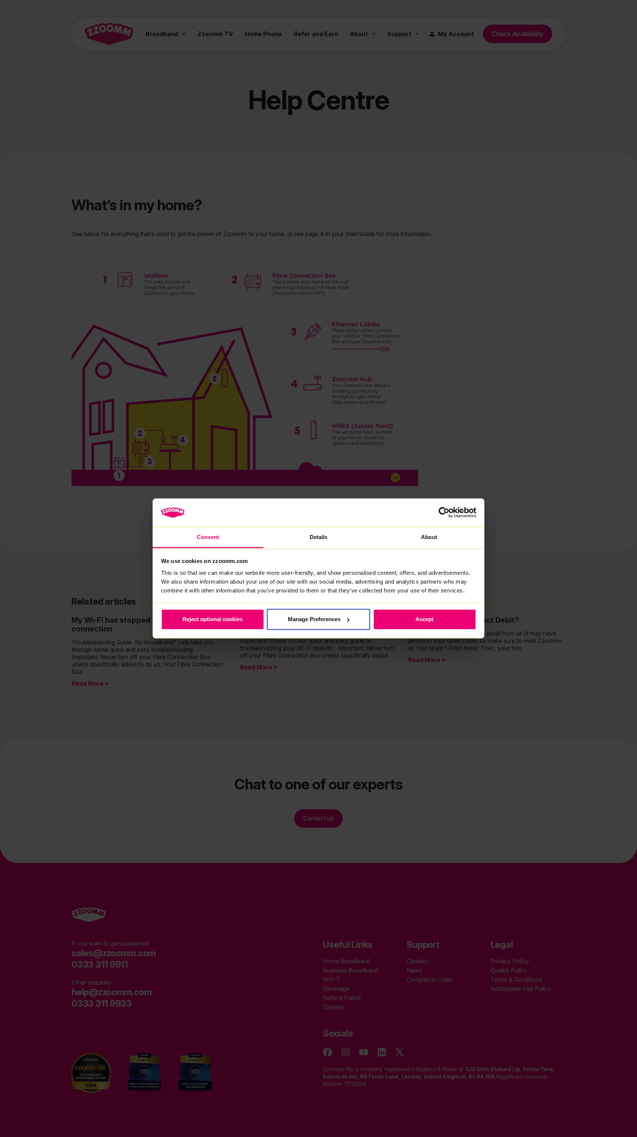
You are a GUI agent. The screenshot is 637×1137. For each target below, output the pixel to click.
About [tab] (429, 537)
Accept (424, 619)
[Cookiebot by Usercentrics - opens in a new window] (444, 512)
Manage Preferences (314, 619)
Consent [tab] (208, 537)
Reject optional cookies (212, 619)
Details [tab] (319, 537)
